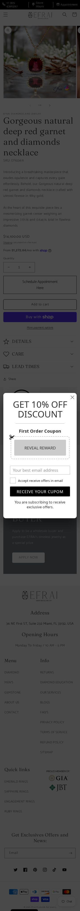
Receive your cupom (40, 491)
